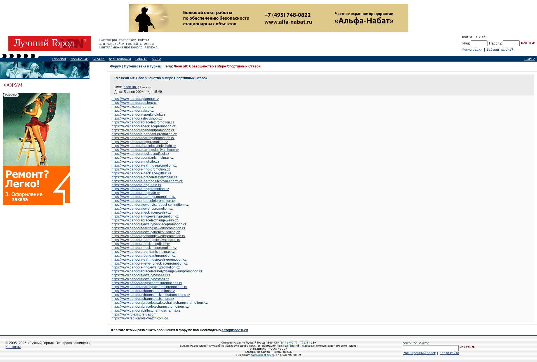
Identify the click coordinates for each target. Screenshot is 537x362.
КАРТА (156, 58)
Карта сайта (449, 353)
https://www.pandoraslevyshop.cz (137, 118)
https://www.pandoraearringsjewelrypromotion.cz (148, 228)
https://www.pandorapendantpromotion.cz (143, 130)
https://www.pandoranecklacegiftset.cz (140, 154)
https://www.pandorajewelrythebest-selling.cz (146, 232)
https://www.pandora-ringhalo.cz (136, 193)
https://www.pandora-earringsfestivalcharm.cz (146, 240)
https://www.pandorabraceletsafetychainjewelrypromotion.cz (157, 271)
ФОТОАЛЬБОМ (120, 58)
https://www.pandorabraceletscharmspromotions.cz (150, 307)
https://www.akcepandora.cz (133, 107)
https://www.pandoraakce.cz (133, 111)
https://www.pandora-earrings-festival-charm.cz (147, 181)
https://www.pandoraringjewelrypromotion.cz (145, 216)
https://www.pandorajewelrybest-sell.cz (141, 275)
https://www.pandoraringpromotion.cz (140, 142)
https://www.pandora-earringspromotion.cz (144, 197)
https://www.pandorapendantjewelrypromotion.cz (148, 236)
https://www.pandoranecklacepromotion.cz (144, 126)
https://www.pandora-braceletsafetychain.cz (144, 177)
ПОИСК (529, 58)
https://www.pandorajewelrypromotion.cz (142, 209)
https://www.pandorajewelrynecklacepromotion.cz (149, 224)
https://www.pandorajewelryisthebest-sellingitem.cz (150, 205)
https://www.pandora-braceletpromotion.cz (143, 201)
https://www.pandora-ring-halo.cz (136, 185)
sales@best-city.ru (262, 354)
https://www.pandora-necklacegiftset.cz (141, 244)
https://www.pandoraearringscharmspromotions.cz (149, 287)
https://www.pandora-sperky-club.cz (138, 114)
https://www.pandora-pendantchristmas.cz (143, 252)
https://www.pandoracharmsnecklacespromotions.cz (151, 295)
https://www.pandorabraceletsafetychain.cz (144, 146)
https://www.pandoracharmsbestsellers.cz (143, 299)
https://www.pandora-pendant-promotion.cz (144, 134)
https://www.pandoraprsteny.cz (134, 103)
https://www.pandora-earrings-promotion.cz (144, 165)
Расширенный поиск (419, 353)
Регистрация (472, 50)
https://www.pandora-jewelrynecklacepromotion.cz (150, 263)
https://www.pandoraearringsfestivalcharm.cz (145, 150)
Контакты (13, 347)
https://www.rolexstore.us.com (134, 314)
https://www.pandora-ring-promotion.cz (141, 169)
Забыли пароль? (500, 50)
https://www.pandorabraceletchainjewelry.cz (145, 220)
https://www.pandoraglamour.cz (135, 99)
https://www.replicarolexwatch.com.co (140, 318)
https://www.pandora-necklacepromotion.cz (144, 248)
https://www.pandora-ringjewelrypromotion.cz (146, 267)
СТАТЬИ (99, 58)
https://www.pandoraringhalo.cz (135, 162)
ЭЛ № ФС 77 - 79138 (294, 342)
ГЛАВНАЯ (59, 58)
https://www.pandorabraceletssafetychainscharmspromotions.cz (160, 303)
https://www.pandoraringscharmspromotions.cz (147, 283)
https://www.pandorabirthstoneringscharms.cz (146, 310)
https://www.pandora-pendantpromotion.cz (144, 256)
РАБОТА (141, 58)
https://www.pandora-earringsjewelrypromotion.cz (149, 259)
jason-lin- (130, 87)
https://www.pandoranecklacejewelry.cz (141, 212)
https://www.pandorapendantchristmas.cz (143, 158)
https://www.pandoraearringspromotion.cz (143, 138)
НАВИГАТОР (79, 58)
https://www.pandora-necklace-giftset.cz (141, 173)
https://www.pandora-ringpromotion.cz (140, 189)
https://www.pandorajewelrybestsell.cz (140, 279)
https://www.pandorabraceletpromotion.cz (143, 122)
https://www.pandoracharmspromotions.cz (143, 291)
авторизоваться (235, 330)
